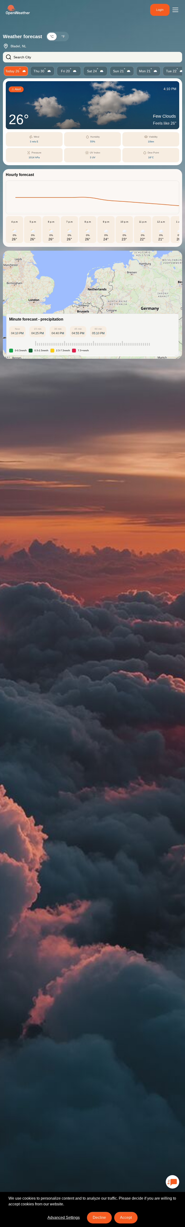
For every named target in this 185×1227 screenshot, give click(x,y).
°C (52, 36)
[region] (92, 305)
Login (160, 10)
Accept (126, 1217)
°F (63, 36)
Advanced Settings (63, 1217)
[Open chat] (172, 1182)
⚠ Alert (16, 89)
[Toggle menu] (175, 10)
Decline (99, 1217)
